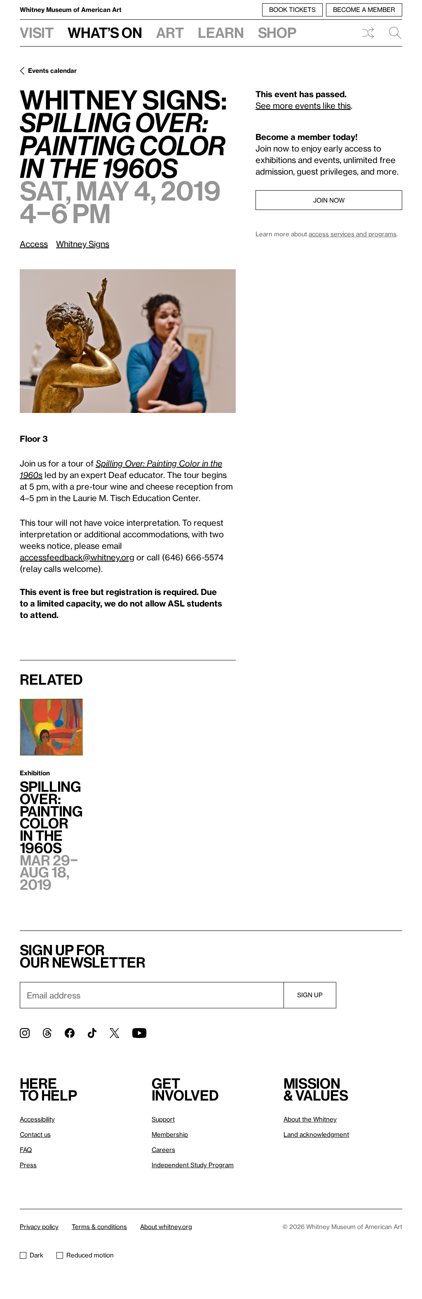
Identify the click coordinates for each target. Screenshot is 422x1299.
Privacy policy (39, 1226)
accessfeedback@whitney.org (77, 557)
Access (34, 244)
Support (163, 1119)
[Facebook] (69, 1033)
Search (392, 33)
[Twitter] (114, 1033)
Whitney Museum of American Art (71, 9)
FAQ (26, 1149)
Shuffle (368, 33)
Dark (36, 1255)
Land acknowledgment (316, 1134)
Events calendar (52, 70)
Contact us (35, 1134)
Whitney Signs (82, 244)
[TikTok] (92, 1033)
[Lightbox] (128, 341)
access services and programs (352, 234)
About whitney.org (166, 1226)
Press (28, 1164)
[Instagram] (24, 1033)
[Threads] (47, 1033)
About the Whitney (310, 1119)
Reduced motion (90, 1255)
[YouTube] (139, 1033)
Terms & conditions (99, 1226)
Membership (170, 1134)
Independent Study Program (193, 1164)
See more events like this (303, 105)
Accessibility (37, 1119)
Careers (163, 1149)
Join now (329, 200)
